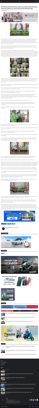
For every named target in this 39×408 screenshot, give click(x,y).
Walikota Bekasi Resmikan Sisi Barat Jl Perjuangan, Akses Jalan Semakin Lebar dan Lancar (19, 321)
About (30, 406)
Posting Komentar (3, 235)
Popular (7, 310)
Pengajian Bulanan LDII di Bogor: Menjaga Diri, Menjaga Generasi (15, 377)
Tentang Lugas (3, 363)
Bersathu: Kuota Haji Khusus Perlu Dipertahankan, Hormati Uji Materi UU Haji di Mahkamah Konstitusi (21, 354)
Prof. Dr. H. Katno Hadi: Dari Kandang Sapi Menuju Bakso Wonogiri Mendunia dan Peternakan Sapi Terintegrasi (20, 347)
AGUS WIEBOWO (14, 227)
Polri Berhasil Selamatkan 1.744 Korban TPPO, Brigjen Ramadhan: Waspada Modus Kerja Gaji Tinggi (20, 313)
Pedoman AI (2, 364)
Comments (32, 310)
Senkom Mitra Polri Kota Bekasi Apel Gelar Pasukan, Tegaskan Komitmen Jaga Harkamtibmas (19, 373)
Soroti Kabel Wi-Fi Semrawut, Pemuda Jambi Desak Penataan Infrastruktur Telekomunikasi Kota (20, 317)
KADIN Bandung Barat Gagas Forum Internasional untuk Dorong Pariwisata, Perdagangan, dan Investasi (21, 350)
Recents (19, 310)
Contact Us (36, 406)
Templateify (5, 406)
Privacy (33, 406)
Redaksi (2, 360)
